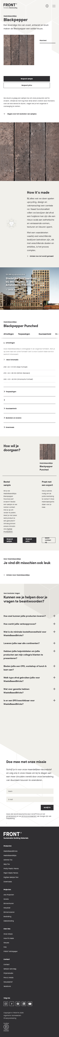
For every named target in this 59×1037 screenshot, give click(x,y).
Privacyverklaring (10, 1018)
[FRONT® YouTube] (30, 1004)
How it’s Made (9, 938)
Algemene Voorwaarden (12, 1015)
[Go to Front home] (17, 6)
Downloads (8, 882)
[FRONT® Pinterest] (17, 1004)
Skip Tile (7, 864)
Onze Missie (8, 934)
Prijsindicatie (8, 973)
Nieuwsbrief (8, 982)
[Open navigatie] (53, 6)
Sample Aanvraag (10, 969)
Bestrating (7, 916)
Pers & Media (8, 977)
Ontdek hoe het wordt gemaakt (42, 256)
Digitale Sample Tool (11, 877)
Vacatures (7, 986)
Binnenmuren (9, 903)
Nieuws (6, 943)
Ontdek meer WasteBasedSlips (18, 575)
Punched (43, 40)
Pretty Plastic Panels (11, 868)
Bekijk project (14, 290)
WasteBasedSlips (10, 16)
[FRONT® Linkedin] (24, 1004)
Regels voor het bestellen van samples (21, 114)
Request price (27, 85)
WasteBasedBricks (10, 851)
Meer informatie (12, 360)
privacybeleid (11, 816)
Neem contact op (48, 540)
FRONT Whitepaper (11, 951)
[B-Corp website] (6, 1027)
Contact (6, 964)
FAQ (5, 947)
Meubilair (7, 908)
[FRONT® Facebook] (11, 1004)
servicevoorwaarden (28, 816)
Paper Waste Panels (11, 873)
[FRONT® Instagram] (5, 1004)
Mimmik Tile (8, 860)
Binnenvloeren (9, 912)
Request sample (27, 79)
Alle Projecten (9, 895)
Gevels (6, 899)
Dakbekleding (9, 921)
